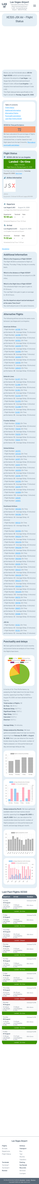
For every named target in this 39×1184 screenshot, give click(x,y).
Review (4, 1170)
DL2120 (18, 396)
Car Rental (23, 1165)
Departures (6, 1151)
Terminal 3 (5, 1168)
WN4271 (18, 581)
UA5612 (17, 501)
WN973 (17, 608)
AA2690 (18, 351)
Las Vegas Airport (19, 2)
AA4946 (18, 357)
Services (23, 1170)
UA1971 (17, 459)
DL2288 (18, 407)
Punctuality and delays (13, 116)
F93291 (17, 440)
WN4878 (18, 592)
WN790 (17, 603)
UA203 (17, 465)
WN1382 (18, 514)
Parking (22, 1162)
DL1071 (17, 379)
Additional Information (13, 110)
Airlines (22, 1146)
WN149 (17, 523)
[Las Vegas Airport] (4, 5)
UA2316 (17, 487)
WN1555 (18, 531)
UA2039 (18, 470)
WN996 (17, 614)
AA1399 (17, 335)
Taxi (21, 1154)
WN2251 (18, 536)
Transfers (23, 1159)
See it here (19, 173)
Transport (23, 1148)
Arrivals (4, 1148)
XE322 (17, 625)
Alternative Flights (11, 113)
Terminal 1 (5, 1165)
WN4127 (18, 570)
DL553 (17, 412)
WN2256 (18, 547)
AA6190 (17, 362)
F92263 (17, 429)
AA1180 (17, 329)
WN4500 (18, 586)
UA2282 (18, 481)
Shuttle (22, 1157)
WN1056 (18, 509)
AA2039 (18, 346)
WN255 (17, 553)
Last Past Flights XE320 (13, 118)
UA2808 (18, 492)
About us (33, 1180)
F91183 (17, 423)
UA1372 (17, 451)
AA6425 (18, 368)
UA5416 (17, 498)
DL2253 (18, 401)
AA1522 (18, 340)
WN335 (17, 564)
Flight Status (9, 107)
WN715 (17, 597)
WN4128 (18, 575)
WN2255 (18, 542)
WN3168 (18, 559)
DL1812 (17, 390)
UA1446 (18, 454)
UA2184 (18, 476)
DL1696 (17, 385)
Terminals (5, 1162)
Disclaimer (22, 1180)
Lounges (23, 1173)
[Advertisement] (19, 48)
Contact (28, 1180)
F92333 (17, 434)
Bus (21, 1151)
